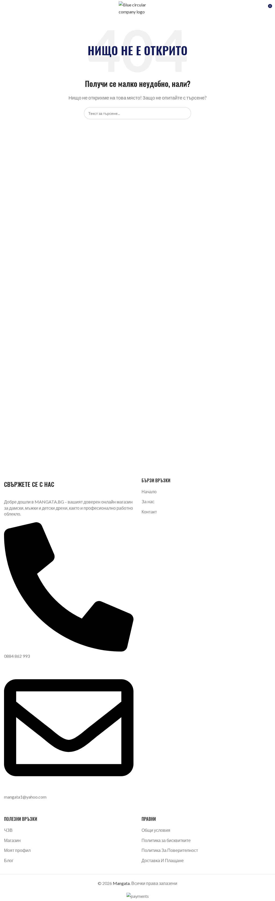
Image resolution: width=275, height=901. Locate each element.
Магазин (12, 840)
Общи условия (156, 830)
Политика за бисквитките (166, 840)
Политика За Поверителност (170, 850)
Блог (8, 860)
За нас (148, 501)
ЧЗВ (8, 830)
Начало (149, 491)
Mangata (121, 883)
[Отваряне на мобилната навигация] (6, 8)
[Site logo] (137, 7)
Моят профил (17, 850)
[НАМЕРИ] (185, 113)
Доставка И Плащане (163, 860)
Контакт (149, 511)
